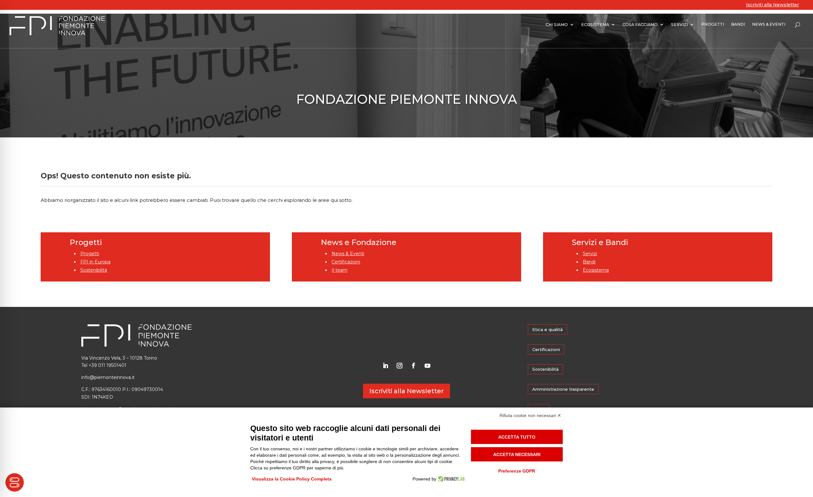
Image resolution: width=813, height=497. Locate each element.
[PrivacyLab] (450, 479)
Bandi (589, 262)
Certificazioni (346, 262)
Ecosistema (596, 270)
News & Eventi (348, 253)
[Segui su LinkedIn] (385, 365)
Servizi (590, 253)
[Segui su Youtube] (427, 365)
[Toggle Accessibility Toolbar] (14, 482)
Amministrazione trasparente (563, 389)
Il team (339, 270)
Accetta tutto (516, 437)
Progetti (89, 253)
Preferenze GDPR (516, 471)
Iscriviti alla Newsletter (772, 5)
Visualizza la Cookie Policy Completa (292, 478)
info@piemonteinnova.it (108, 377)
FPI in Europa (95, 262)
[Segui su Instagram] (399, 365)
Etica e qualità (547, 329)
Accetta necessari (517, 454)
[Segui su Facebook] (413, 365)
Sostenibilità (93, 270)
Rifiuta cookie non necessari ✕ (530, 415)
